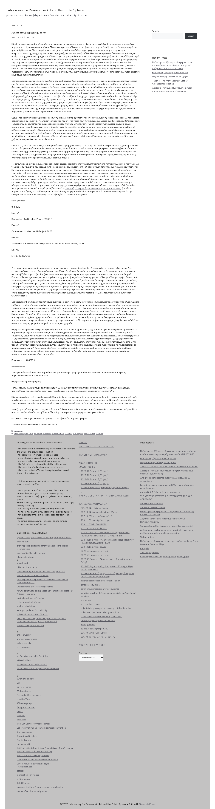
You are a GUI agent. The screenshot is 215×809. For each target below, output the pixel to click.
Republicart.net (24, 766)
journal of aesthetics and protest (32, 791)
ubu (18, 683)
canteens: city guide (90, 584)
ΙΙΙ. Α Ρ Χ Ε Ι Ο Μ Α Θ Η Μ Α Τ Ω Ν (93, 504)
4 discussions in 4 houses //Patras (32, 614)
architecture (19, 434)
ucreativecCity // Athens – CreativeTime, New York (41, 571)
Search (155, 31)
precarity (68, 434)
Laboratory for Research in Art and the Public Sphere (45, 10)
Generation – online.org (28, 775)
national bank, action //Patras (30, 625)
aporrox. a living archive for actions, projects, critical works (44, 537)
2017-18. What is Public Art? (94, 528)
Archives (83, 653)
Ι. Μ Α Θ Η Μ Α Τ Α (87, 467)
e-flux (20, 711)
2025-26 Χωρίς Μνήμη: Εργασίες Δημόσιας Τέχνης (105, 487)
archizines (21, 719)
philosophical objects (27, 567)
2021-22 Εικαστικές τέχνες (93, 547)
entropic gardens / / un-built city (32, 610)
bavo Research (24, 687)
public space (78, 434)
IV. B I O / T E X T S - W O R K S (92, 645)
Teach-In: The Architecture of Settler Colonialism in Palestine (169, 466)
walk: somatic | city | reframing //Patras (35, 586)
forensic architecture (27, 736)
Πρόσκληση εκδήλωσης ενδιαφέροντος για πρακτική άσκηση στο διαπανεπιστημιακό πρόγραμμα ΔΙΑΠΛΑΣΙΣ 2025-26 (172, 65)
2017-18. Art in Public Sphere (94, 632)
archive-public (24, 541)
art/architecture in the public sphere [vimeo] (38, 668)
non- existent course (90, 604)
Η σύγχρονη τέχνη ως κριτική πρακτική (170, 72)
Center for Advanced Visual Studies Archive (37, 759)
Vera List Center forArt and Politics (33, 723)
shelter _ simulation (26, 606)
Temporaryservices (26, 707)
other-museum (24, 635)
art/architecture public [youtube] (32, 656)
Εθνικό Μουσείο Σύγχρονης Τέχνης (34, 763)
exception (47, 434)
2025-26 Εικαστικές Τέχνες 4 (95, 483)
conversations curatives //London (32, 575)
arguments (18, 431)
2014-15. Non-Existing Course (94, 508)
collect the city (24, 643)
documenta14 (23, 744)
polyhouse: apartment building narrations (100, 612)
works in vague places (27, 639)
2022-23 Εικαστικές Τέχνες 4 (94, 555)
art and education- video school (32, 664)
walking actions (88, 624)
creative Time (23, 699)
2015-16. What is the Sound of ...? (96, 516)
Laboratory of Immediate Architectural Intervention (41, 728)
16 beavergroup (24, 703)
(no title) (83, 442)
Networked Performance (29, 695)
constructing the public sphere (31, 553)
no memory (86, 600)
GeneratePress (147, 804)
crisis (30, 434)
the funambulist (24, 732)
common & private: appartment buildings (100, 589)
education (38, 434)
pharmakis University (27, 557)
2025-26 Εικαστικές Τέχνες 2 (95, 475)
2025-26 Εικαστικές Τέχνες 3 (94, 479)
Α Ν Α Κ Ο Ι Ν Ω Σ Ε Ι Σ (88, 463)
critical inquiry (23, 779)
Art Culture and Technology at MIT (33, 755)
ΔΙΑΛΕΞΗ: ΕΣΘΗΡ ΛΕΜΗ (151, 503)
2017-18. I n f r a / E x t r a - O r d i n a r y (98, 637)
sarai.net (21, 715)
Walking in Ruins (147, 537)
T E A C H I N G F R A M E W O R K (93, 455)
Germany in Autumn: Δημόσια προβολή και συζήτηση (164, 556)
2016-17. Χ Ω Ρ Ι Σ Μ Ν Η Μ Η (94, 524)
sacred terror (89, 434)
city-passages (23, 647)
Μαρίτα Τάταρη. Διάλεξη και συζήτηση (170, 76)
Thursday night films (149, 552)
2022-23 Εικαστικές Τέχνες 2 (94, 551)
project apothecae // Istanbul (30, 598)
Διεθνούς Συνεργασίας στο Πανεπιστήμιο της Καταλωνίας (93, 188)
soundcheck (22, 563)
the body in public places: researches (98, 620)
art (26, 434)
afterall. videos (24, 660)
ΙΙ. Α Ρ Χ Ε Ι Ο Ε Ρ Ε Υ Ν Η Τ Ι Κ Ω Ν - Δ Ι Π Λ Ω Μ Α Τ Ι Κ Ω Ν (104, 495)
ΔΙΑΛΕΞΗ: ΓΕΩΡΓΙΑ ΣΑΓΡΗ (152, 507)
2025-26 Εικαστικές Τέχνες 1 (94, 471)
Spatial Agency (24, 740)
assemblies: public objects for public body (100, 580)
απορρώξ (144, 548)
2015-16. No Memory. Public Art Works (99, 512)
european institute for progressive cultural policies (40, 787)
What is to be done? (26, 678)
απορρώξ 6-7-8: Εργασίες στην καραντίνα (160, 492)
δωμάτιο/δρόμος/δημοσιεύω (94, 628)
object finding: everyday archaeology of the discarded (106, 608)
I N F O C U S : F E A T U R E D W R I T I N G (96, 446)
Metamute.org (24, 691)
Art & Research (24, 783)
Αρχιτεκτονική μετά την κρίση (28, 32)
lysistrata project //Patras (29, 602)
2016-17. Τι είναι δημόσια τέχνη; (96, 520)
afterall (20, 771)
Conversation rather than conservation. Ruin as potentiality (167, 526)
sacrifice (99, 434)
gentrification (58, 434)
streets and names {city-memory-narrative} (101, 616)
